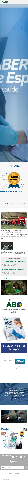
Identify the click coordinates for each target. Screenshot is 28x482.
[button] (26, 367)
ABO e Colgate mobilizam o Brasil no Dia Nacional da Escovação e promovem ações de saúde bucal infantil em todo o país (14, 235)
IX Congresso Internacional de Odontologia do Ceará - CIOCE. (13, 271)
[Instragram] (17, 457)
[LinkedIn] (13, 457)
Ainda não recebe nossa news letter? (10, 465)
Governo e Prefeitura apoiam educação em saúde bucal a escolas (20, 252)
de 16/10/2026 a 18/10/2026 (8, 265)
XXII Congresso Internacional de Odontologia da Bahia (13, 263)
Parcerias (16, 461)
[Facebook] (25, 457)
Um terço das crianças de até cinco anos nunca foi (6, 252)
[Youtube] (21, 457)
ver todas (14, 256)
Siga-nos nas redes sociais (6, 455)
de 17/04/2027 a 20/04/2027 (8, 273)
